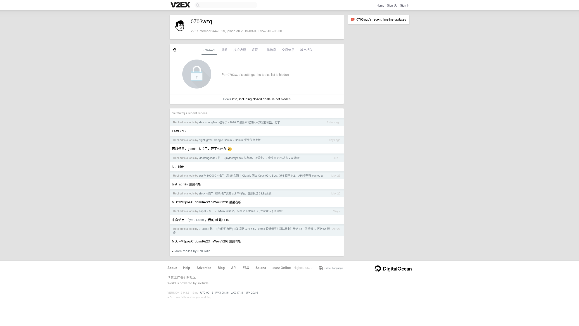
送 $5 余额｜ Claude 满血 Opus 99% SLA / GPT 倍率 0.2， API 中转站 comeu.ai (274, 175)
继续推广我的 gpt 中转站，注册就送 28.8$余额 (243, 193)
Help (186, 267)
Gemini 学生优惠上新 (248, 140)
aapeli (202, 211)
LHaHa (203, 228)
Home (380, 5)
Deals (227, 99)
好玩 (255, 49)
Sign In (404, 5)
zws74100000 (207, 175)
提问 (224, 49)
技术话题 (239, 49)
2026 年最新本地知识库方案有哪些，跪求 (255, 122)
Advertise (204, 267)
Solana (261, 267)
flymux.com (196, 219)
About (172, 267)
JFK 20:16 (252, 292)
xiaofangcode (207, 158)
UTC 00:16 (206, 292)
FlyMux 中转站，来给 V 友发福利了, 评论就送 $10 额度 (249, 211)
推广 (220, 158)
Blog (221, 267)
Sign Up (392, 5)
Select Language (333, 268)
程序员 (223, 122)
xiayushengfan (208, 122)
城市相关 (306, 49)
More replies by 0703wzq (192, 251)
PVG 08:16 (222, 292)
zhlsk (202, 193)
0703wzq (209, 49)
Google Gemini (223, 140)
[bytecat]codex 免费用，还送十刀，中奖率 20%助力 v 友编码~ (263, 158)
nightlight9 (205, 140)
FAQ (246, 267)
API (233, 267)
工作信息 (269, 49)
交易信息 (288, 49)
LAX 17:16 (237, 292)
